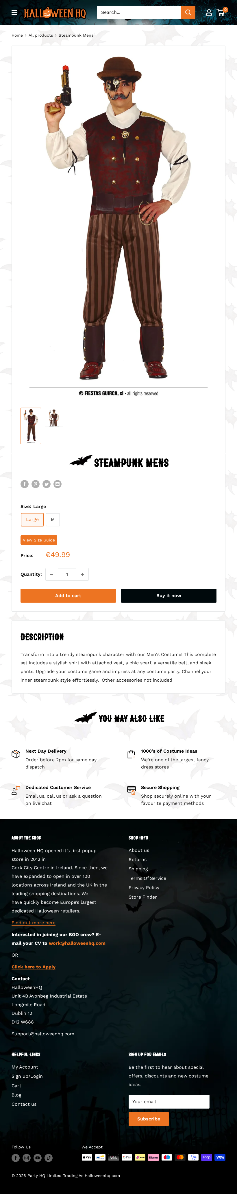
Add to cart (68, 595)
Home (17, 35)
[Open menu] (14, 12)
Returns (138, 859)
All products (41, 35)
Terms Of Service (147, 878)
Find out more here (33, 922)
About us (139, 850)
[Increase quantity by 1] (82, 574)
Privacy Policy (144, 887)
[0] (220, 12)
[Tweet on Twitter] (46, 483)
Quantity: (31, 574)
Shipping (138, 868)
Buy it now (168, 595)
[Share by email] (57, 483)
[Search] (188, 12)
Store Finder (143, 897)
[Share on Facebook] (25, 483)
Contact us (24, 1104)
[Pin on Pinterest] (36, 483)
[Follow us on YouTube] (38, 1158)
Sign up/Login (27, 1076)
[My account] (209, 12)
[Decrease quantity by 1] (52, 574)
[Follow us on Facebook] (16, 1158)
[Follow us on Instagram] (27, 1158)
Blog (16, 1095)
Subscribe (148, 1119)
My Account (25, 1067)
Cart (16, 1085)
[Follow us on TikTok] (49, 1158)
